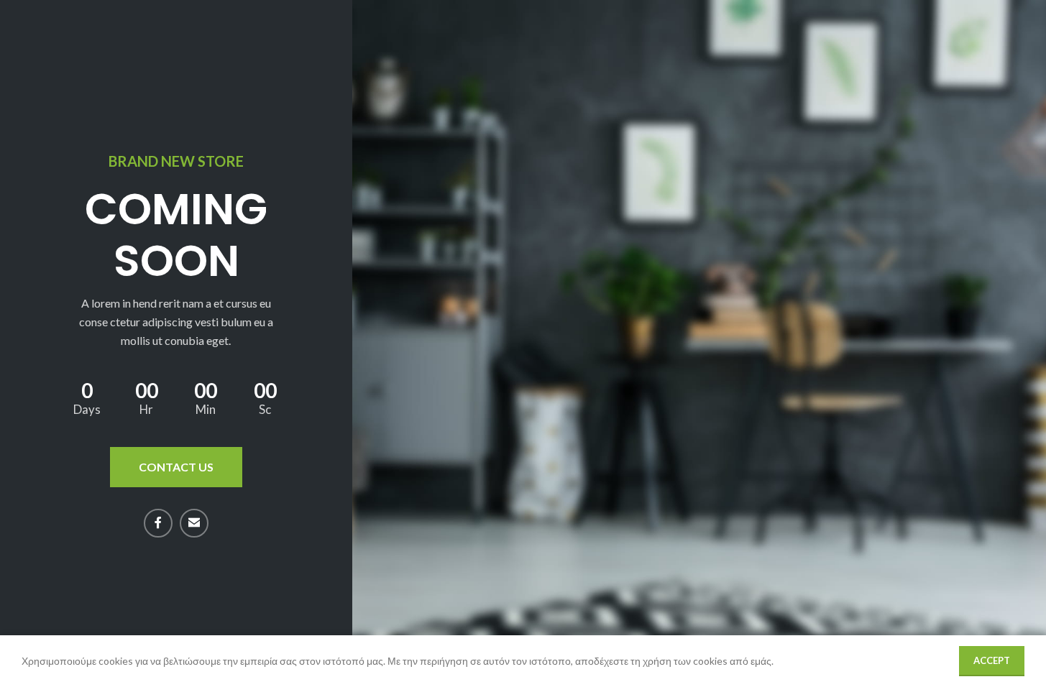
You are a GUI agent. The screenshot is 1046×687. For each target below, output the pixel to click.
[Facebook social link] (158, 523)
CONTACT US (176, 467)
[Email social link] (194, 523)
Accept (991, 660)
